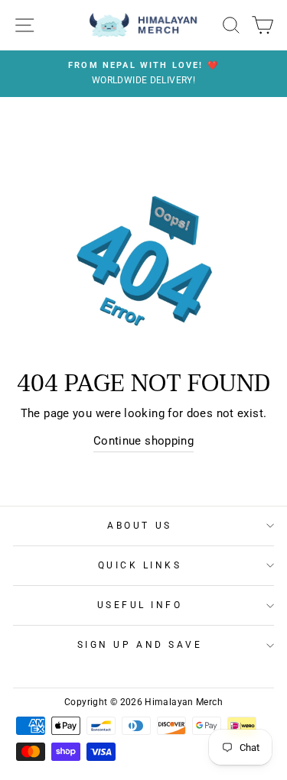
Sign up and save (140, 644)
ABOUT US (139, 525)
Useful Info (140, 605)
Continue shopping (143, 441)
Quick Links (140, 565)
